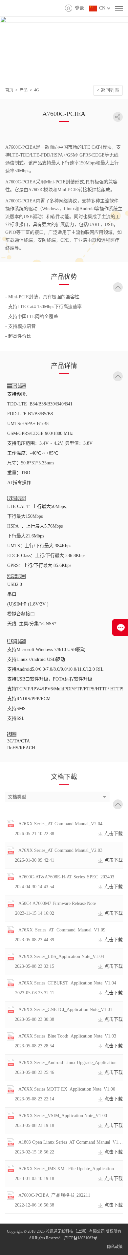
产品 (24, 90)
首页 (9, 90)
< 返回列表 (108, 90)
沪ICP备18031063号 (80, 1238)
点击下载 (113, 833)
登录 (79, 8)
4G (36, 90)
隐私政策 (115, 1247)
